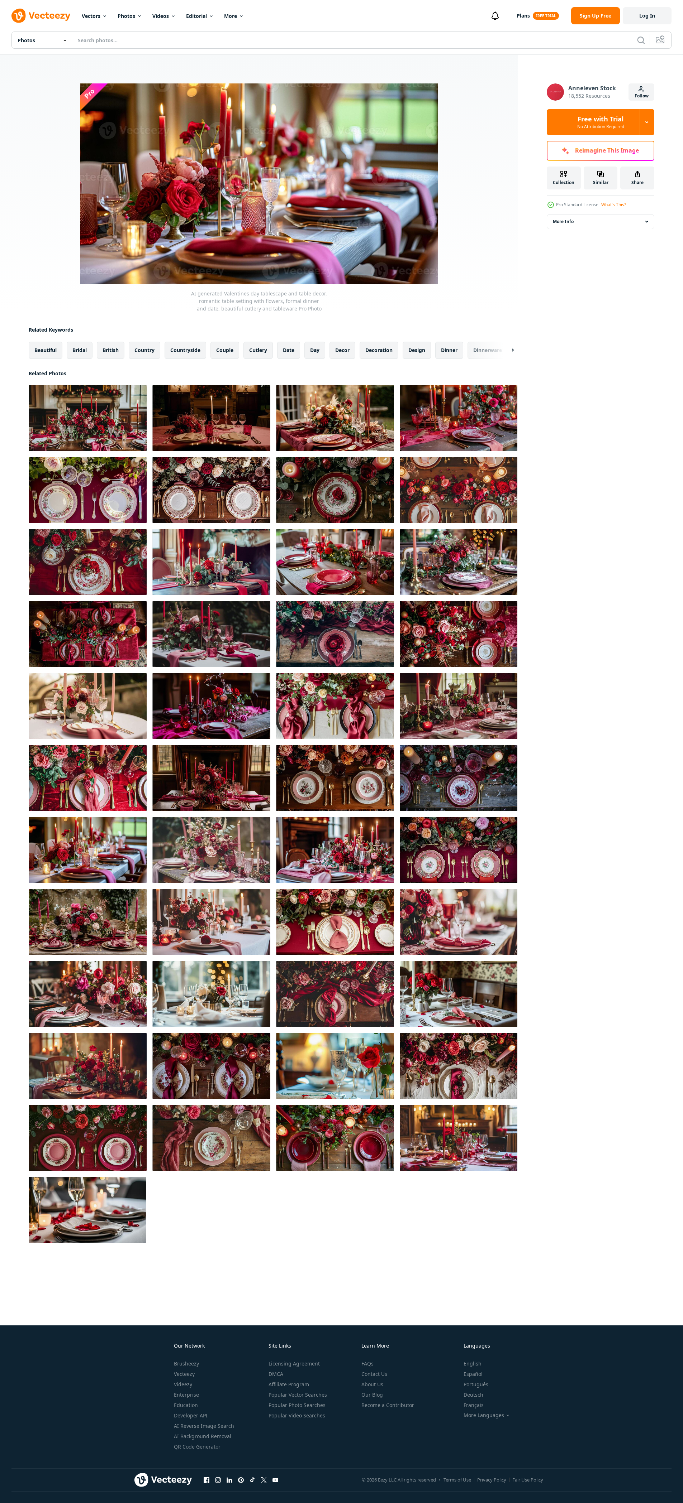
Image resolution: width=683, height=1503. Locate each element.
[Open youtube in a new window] (275, 1480)
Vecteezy (184, 1373)
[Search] (641, 40)
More (230, 16)
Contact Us (374, 1373)
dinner (449, 350)
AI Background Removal (202, 1436)
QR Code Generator (197, 1446)
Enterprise (186, 1394)
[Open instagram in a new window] (218, 1480)
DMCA (276, 1373)
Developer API (191, 1415)
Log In (647, 15)
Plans (523, 15)
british (111, 350)
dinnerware (487, 350)
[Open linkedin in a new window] (229, 1480)
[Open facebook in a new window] (206, 1480)
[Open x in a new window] (264, 1480)
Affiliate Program (289, 1384)
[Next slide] (506, 350)
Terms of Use (457, 1479)
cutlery (258, 350)
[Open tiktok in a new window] (252, 1480)
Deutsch (473, 1394)
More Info (563, 221)
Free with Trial (600, 122)
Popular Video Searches (297, 1415)
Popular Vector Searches (298, 1394)
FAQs (367, 1363)
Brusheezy (186, 1363)
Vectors (91, 16)
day (314, 350)
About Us (372, 1384)
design (416, 350)
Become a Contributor (387, 1405)
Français (474, 1405)
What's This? (613, 205)
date (288, 350)
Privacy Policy (491, 1479)
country (144, 350)
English (473, 1363)
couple (224, 350)
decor (342, 350)
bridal (79, 350)
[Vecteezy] (40, 16)
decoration (379, 350)
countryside (185, 350)
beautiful (45, 350)
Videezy (183, 1384)
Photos (126, 16)
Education (186, 1405)
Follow (642, 96)
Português (476, 1384)
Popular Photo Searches (297, 1405)
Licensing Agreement (294, 1363)
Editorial (196, 16)
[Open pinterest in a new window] (241, 1480)
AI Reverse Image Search (204, 1425)
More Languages (484, 1415)
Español (473, 1373)
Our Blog (372, 1394)
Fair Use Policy (527, 1479)
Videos (160, 16)
